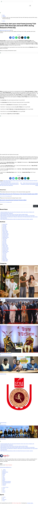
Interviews (4, 483)
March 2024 (4, 258)
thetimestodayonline (3, 30)
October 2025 (5, 236)
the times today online (6, 181)
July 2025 (4, 239)
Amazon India (18, 180)
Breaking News (5, 471)
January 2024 (5, 260)
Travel (3, 475)
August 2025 (4, 238)
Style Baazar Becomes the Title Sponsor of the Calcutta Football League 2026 (19, 194)
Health (3, 477)
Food (3, 476)
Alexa (4, 180)
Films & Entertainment (6, 482)
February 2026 (5, 231)
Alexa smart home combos (11, 180)
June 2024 (4, 254)
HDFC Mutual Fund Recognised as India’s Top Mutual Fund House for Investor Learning (16, 219)
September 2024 (5, 251)
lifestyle (27, 180)
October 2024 (5, 250)
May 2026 (4, 227)
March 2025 (4, 244)
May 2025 (4, 241)
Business (4, 473)
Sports (3, 474)
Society (3, 479)
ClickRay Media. (30, 503)
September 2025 (5, 237)
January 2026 (5, 232)
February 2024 (5, 259)
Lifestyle (4, 484)
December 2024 (5, 247)
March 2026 (4, 230)
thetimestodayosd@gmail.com (5, 467)
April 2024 (4, 257)
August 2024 (4, 252)
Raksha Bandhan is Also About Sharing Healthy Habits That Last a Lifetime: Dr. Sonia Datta (17, 215)
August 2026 (4, 224)
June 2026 (4, 226)
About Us (4, 470)
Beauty (3, 480)
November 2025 (5, 234)
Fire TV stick (23, 180)
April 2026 (4, 228)
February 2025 (5, 245)
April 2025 (4, 243)
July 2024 (4, 253)
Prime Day (31, 180)
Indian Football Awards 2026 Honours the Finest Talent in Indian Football (14, 214)
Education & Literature (6, 481)
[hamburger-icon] (30, 6)
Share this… (19, 175)
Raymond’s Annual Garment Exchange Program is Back (13, 200)
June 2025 (4, 240)
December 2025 (5, 233)
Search (1, 204)
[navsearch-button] (35, 6)
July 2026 (4, 225)
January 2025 (5, 246)
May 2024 (4, 256)
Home (4, 469)
